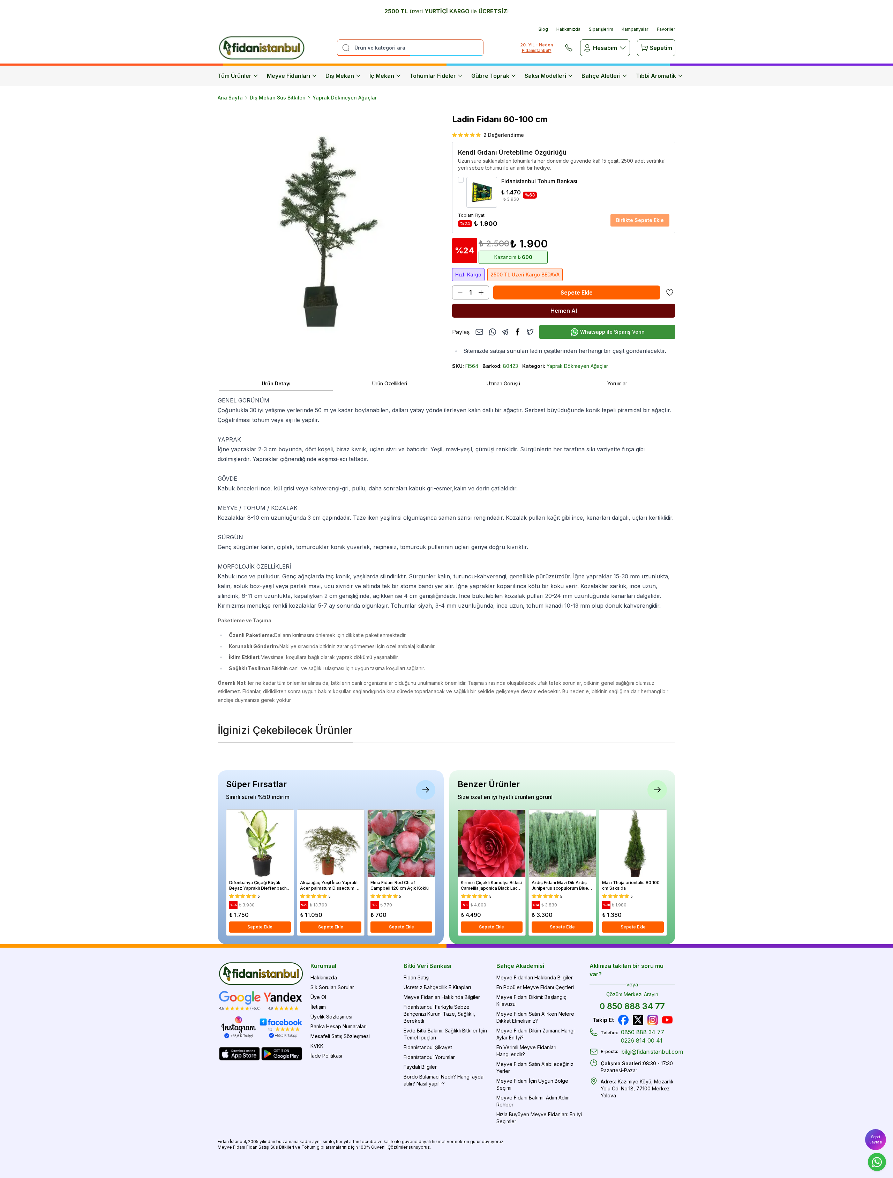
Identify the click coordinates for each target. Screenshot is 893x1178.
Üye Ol (318, 997)
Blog (543, 29)
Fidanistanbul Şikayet (428, 1047)
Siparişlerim (601, 29)
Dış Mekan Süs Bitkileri (278, 98)
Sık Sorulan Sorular (332, 987)
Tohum (308, 1147)
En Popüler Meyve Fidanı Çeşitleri (535, 987)
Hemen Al (563, 310)
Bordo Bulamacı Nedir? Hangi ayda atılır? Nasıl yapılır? (443, 1080)
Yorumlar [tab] (617, 383)
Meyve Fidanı (231, 1147)
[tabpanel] (446, 550)
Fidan (223, 1141)
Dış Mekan (339, 75)
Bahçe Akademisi (520, 965)
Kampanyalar (635, 29)
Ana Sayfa (230, 98)
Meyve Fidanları (288, 75)
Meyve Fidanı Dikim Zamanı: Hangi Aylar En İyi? (535, 1034)
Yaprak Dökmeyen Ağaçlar (345, 98)
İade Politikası (326, 1056)
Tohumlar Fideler (433, 75)
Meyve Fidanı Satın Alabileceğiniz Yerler (534, 1067)
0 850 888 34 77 (632, 1006)
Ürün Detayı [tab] (276, 383)
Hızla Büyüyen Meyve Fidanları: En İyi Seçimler (539, 1117)
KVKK (316, 1046)
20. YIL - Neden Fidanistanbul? (536, 47)
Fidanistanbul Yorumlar (429, 1057)
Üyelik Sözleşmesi (331, 1017)
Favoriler (666, 29)
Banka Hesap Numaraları (338, 1026)
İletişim (318, 1007)
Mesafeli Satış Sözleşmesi (340, 1036)
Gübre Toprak (490, 75)
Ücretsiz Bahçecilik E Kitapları (437, 987)
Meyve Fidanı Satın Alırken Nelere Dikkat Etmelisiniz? (535, 1017)
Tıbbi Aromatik (656, 75)
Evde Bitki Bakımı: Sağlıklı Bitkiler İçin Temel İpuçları (445, 1034)
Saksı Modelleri (545, 75)
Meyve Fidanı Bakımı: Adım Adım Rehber (533, 1101)
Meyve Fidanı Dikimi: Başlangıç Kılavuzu (531, 1000)
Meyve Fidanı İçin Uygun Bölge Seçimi (532, 1084)
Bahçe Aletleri (601, 75)
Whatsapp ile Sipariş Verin (612, 332)
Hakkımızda (568, 29)
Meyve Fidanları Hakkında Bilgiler (442, 997)
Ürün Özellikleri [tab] (389, 383)
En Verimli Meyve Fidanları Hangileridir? (526, 1050)
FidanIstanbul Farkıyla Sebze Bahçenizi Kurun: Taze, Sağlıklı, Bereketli (439, 1014)
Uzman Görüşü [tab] (503, 383)
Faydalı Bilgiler (420, 1067)
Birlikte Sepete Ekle (640, 220)
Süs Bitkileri (282, 1147)
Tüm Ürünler (235, 75)
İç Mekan (381, 75)
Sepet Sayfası (875, 1139)
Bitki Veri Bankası (427, 965)
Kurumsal (323, 965)
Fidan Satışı (416, 977)
